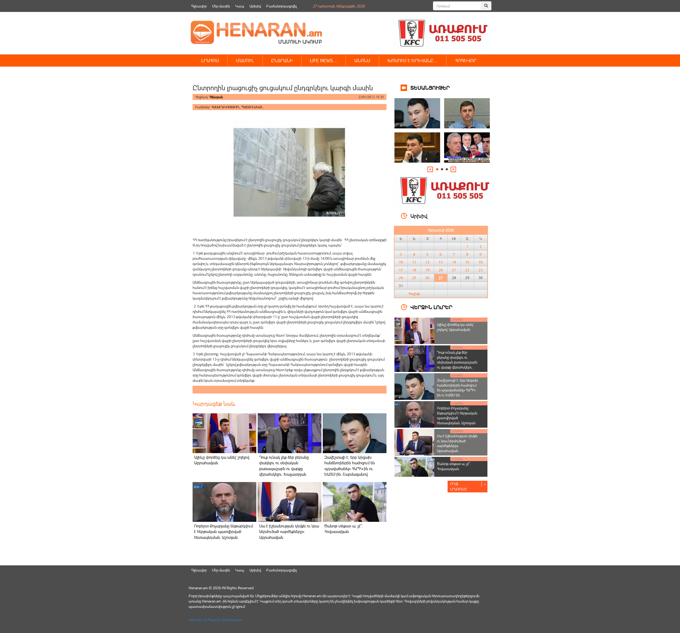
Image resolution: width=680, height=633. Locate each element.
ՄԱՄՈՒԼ (245, 60)
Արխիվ (255, 6)
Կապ (239, 6)
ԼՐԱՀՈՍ (210, 60)
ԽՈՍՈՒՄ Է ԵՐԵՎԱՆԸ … (413, 60)
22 (467, 270)
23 (480, 270)
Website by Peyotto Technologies (216, 619)
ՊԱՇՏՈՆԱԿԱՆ (252, 107)
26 (427, 278)
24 (401, 278)
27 (441, 278)
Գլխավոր (199, 6)
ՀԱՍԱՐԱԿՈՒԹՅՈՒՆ (225, 107)
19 (427, 270)
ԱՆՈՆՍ (362, 60)
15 (467, 262)
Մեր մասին (221, 6)
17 (401, 270)
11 (414, 262)
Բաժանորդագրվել (281, 6)
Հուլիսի (414, 294)
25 (414, 278)
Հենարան (216, 97)
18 (414, 270)
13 (441, 262)
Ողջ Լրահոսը (458, 486)
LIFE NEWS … (323, 60)
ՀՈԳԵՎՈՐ (466, 60)
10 (401, 262)
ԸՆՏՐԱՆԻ (282, 60)
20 (441, 270)
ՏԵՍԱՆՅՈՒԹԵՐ (430, 87)
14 (454, 262)
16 (480, 262)
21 (454, 270)
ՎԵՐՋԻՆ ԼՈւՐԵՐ (431, 307)
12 (427, 262)
